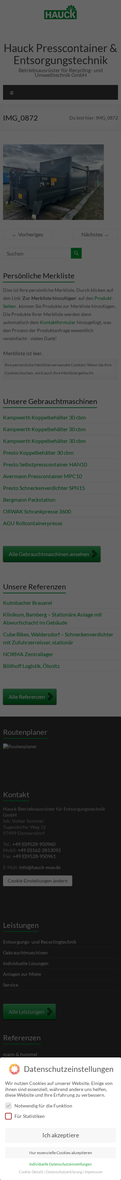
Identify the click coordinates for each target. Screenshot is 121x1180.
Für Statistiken (29, 1116)
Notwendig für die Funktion (43, 1105)
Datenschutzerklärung (64, 1172)
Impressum (94, 1172)
